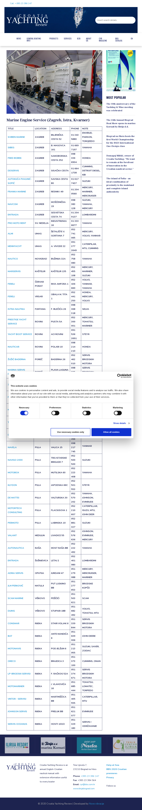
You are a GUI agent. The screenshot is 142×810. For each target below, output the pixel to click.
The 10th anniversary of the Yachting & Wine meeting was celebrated (120, 107)
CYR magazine (103, 39)
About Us (89, 39)
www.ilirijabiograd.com (84, 788)
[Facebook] (123, 3)
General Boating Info (34, 39)
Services (68, 38)
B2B (79, 38)
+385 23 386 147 (23, 3)
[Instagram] (128, 3)
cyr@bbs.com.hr (87, 784)
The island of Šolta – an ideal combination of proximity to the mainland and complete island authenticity (120, 185)
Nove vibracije (96, 803)
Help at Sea (112, 765)
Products (54, 38)
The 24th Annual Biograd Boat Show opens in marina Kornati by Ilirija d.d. (120, 123)
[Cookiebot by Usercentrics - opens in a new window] (119, 376)
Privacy (110, 777)
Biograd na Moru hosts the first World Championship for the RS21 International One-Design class (120, 141)
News (19, 38)
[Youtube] (132, 3)
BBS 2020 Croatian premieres (116, 771)
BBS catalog (118, 39)
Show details (119, 423)
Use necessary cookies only (70, 432)
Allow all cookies (111, 432)
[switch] (55, 413)
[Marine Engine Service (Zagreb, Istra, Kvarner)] (54, 82)
